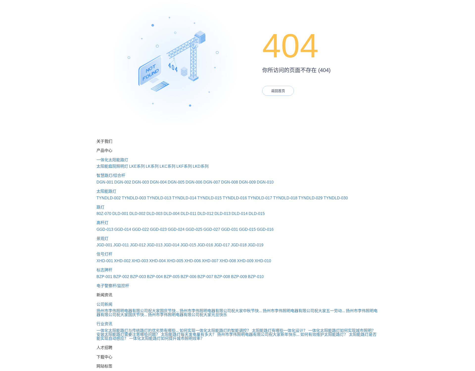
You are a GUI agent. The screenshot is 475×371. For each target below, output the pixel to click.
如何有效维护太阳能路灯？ (324, 334)
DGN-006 (194, 182)
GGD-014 (122, 229)
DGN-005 (176, 182)
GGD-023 (158, 229)
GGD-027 (211, 229)
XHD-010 (263, 261)
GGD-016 (265, 229)
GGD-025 (194, 229)
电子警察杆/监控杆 (112, 286)
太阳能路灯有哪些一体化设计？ (279, 330)
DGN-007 (211, 182)
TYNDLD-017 (260, 198)
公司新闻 (104, 304)
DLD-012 (205, 213)
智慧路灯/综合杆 (110, 175)
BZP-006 (188, 277)
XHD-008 (227, 261)
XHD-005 (175, 261)
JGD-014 (171, 245)
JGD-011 (121, 245)
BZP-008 (222, 277)
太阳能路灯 (106, 191)
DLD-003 (154, 213)
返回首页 (278, 91)
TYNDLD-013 (159, 198)
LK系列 (152, 166)
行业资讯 (104, 324)
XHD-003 (140, 261)
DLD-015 (257, 213)
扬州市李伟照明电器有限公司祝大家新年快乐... (258, 334)
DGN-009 (247, 182)
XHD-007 (210, 261)
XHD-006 (192, 261)
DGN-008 (229, 182)
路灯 (100, 207)
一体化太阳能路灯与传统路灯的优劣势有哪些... (137, 330)
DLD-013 (222, 213)
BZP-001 (104, 277)
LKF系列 (184, 166)
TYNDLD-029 (310, 198)
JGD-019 (255, 245)
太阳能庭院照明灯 (112, 166)
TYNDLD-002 (108, 198)
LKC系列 (167, 166)
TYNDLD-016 (235, 198)
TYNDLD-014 (184, 198)
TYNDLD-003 (134, 198)
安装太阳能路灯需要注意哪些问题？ (128, 334)
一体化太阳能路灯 (112, 160)
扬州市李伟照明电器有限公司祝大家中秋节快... (221, 311)
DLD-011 (188, 213)
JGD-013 (155, 245)
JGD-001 (104, 245)
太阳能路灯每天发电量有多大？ (188, 334)
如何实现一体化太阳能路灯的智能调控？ (215, 330)
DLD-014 (240, 213)
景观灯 (102, 238)
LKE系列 (137, 166)
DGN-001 (104, 182)
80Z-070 (103, 213)
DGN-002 (122, 182)
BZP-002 (121, 277)
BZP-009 (239, 277)
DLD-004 (172, 213)
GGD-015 (247, 229)
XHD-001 (104, 261)
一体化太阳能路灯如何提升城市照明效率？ (166, 338)
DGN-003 (140, 182)
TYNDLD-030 (336, 198)
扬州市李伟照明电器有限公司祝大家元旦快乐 (187, 315)
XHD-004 (157, 261)
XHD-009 (245, 261)
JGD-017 (222, 245)
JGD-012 (138, 245)
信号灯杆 (104, 254)
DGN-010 (265, 182)
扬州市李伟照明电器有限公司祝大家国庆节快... (137, 311)
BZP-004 (155, 277)
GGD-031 (229, 229)
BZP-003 (138, 277)
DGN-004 (158, 182)
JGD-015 (188, 245)
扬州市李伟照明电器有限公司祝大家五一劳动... (304, 311)
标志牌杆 (104, 270)
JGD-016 (205, 245)
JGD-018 (239, 245)
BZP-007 (205, 277)
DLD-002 (137, 213)
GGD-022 (140, 229)
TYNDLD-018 (285, 198)
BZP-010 (256, 277)
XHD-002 (122, 261)
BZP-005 (172, 277)
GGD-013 (104, 229)
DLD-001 (120, 213)
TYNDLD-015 (209, 198)
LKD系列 (201, 166)
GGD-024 (176, 229)
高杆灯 (102, 223)
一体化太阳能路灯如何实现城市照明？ (342, 330)
